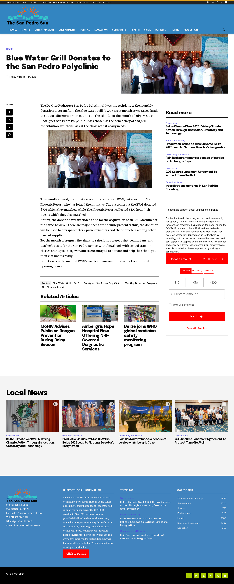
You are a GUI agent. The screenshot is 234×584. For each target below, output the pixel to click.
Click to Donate (76, 553)
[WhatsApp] (9, 135)
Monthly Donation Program (141, 283)
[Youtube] (226, 2)
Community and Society (177, 154)
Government (172, 123)
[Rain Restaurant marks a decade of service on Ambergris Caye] (145, 416)
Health (9, 49)
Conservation (172, 168)
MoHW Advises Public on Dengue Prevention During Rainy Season (57, 335)
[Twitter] (221, 2)
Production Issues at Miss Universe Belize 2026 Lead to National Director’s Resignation (88, 443)
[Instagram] (208, 2)
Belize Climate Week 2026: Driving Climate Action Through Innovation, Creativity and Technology (194, 130)
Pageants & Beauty (175, 140)
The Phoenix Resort (53, 287)
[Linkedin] (213, 2)
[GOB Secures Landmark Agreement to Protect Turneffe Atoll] (201, 416)
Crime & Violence (174, 182)
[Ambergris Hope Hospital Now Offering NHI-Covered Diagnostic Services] (100, 313)
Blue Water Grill (62, 283)
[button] (224, 30)
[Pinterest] (217, 2)
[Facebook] (204, 2)
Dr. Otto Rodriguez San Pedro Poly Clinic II (98, 283)
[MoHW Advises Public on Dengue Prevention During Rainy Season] (58, 313)
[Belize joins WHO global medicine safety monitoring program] (142, 313)
